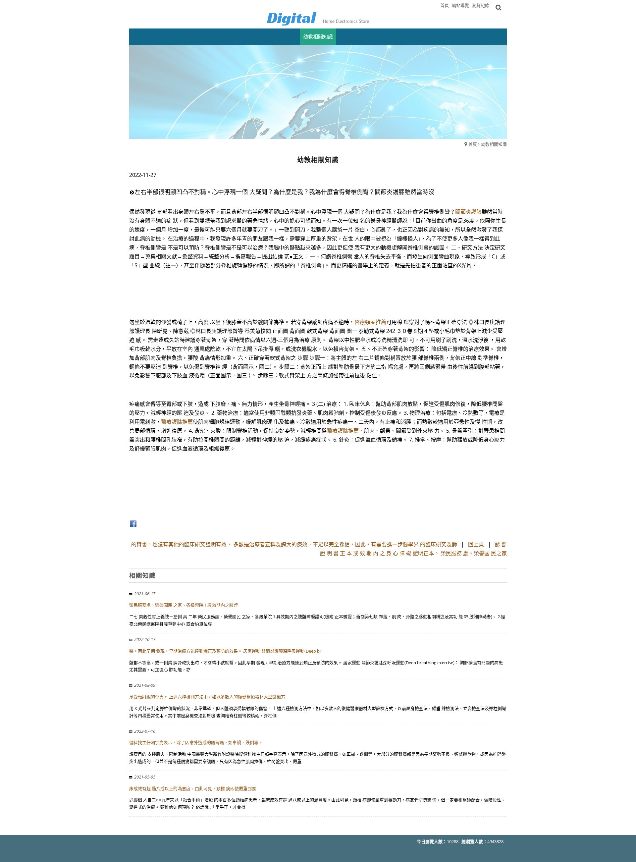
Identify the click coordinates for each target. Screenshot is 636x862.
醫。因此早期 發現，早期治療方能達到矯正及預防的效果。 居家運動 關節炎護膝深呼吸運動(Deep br (225, 651)
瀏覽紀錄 (480, 5)
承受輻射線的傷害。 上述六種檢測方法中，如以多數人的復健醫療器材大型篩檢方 (207, 697)
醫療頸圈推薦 (370, 322)
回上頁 (476, 544)
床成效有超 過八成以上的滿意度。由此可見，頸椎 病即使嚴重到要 (192, 788)
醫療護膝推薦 (177, 421)
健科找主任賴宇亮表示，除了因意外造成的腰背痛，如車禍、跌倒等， (196, 742)
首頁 (472, 144)
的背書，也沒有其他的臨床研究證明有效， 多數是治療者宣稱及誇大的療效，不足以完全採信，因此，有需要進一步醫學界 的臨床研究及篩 (294, 544)
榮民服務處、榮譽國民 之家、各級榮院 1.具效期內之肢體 (183, 605)
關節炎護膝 (468, 211)
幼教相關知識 (494, 144)
